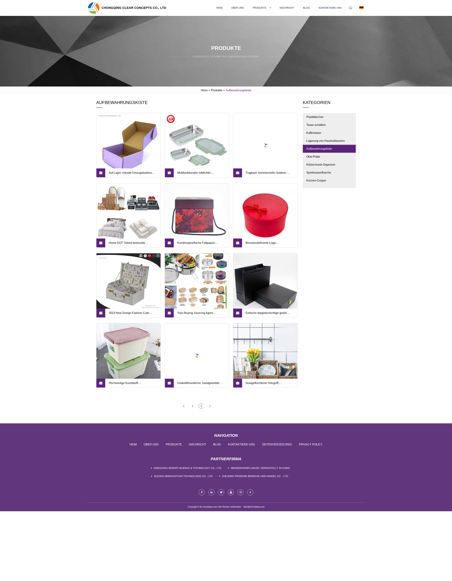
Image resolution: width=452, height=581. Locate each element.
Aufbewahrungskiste (319, 148)
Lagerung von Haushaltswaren (325, 140)
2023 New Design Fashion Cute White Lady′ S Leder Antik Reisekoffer (132, 314)
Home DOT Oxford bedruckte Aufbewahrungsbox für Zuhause (129, 244)
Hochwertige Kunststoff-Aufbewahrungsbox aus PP (126, 385)
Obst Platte (313, 156)
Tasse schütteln (316, 124)
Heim (219, 7)
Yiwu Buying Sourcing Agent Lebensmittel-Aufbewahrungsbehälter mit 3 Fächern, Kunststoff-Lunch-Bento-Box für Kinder (200, 314)
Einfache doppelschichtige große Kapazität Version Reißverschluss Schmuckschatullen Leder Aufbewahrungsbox (267, 314)
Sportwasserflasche (318, 172)
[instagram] (240, 492)
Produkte (259, 7)
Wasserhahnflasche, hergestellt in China (260, 468)
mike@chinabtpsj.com (253, 507)
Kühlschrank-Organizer (320, 164)
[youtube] (231, 492)
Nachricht (287, 7)
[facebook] (202, 492)
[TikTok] (250, 492)
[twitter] (221, 492)
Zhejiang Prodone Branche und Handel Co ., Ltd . (255, 476)
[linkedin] (211, 492)
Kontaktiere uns (330, 7)
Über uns (237, 7)
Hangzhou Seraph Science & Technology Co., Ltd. (188, 468)
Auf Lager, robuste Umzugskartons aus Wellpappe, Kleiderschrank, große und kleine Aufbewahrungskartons (133, 174)
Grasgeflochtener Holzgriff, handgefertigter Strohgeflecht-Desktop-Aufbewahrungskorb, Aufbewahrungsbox (264, 385)
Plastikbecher (314, 116)
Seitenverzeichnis (277, 444)
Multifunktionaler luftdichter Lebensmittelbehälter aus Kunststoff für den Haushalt (199, 174)
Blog (306, 7)
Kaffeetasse (313, 132)
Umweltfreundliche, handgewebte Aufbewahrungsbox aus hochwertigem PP (201, 385)
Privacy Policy (311, 444)
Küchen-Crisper (316, 180)
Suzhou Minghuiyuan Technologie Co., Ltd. (183, 476)
